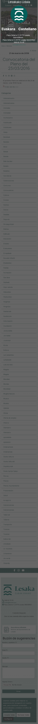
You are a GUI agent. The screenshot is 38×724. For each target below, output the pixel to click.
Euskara (8, 29)
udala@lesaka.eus (19, 45)
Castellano (27, 29)
